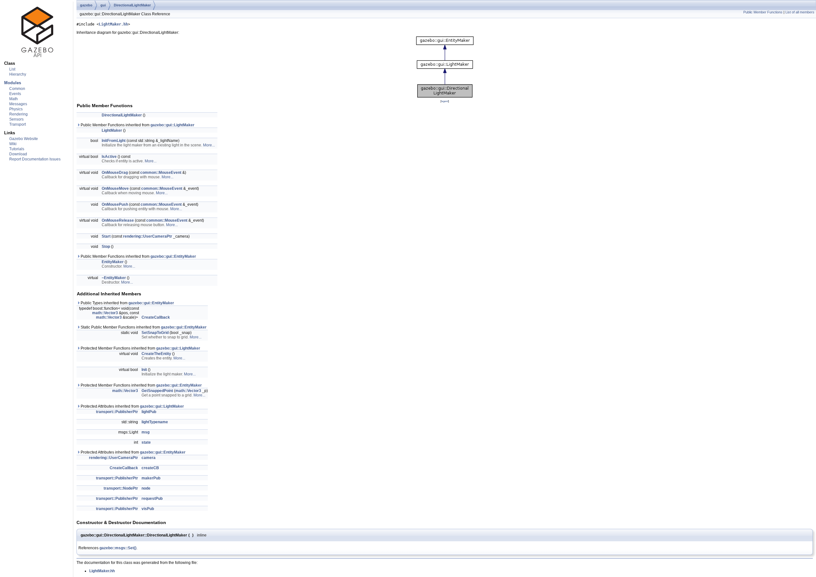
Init (144, 369)
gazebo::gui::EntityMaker (173, 256)
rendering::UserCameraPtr (147, 236)
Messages (18, 104)
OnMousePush (115, 204)
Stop (106, 246)
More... (209, 145)
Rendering (18, 114)
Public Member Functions (763, 12)
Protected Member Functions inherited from (140, 348)
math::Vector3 (105, 313)
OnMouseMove (115, 188)
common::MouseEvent (160, 172)
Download (18, 154)
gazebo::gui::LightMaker (172, 125)
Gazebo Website (23, 139)
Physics (16, 109)
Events (15, 94)
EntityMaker (113, 262)
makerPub (151, 478)
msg (145, 432)
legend (444, 101)
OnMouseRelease (118, 220)
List (12, 69)
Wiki (13, 144)
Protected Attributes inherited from (132, 406)
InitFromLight (114, 140)
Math (13, 99)
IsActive (109, 156)
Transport (17, 124)
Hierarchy (17, 74)
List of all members (799, 12)
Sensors (16, 119)
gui (103, 5)
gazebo (86, 5)
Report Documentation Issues (35, 159)
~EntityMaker (114, 278)
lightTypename (155, 422)
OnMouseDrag (115, 172)
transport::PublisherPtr (117, 412)
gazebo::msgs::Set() (117, 548)
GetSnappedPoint (157, 390)
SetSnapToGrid (155, 332)
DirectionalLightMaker (132, 5)
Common (17, 88)
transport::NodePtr (121, 488)
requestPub (152, 498)
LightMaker (112, 130)
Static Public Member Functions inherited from (143, 327)
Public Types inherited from (127, 303)
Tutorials (16, 149)
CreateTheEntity (156, 353)
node (146, 488)
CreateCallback (156, 317)
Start (106, 236)
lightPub (149, 412)
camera (149, 457)
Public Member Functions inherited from (137, 125)
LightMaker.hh (113, 24)
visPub (148, 509)
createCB (150, 468)
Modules (12, 82)
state (146, 442)
